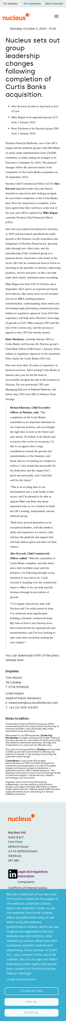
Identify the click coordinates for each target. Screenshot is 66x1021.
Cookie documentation (21, 979)
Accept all (31, 1012)
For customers (32, 3)
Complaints (25, 882)
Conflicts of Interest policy (27, 888)
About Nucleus (54, 3)
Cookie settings (31, 991)
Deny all (31, 1001)
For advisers (10, 3)
